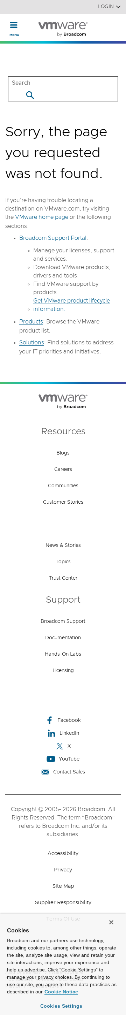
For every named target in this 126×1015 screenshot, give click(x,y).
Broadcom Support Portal (52, 238)
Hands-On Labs (63, 654)
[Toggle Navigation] (13, 25)
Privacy (63, 869)
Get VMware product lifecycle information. (71, 305)
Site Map (63, 886)
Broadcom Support (63, 621)
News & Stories (63, 545)
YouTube (69, 759)
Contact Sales (69, 772)
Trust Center (63, 578)
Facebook (69, 720)
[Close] (111, 922)
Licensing (63, 670)
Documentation (63, 637)
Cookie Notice (61, 991)
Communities (63, 485)
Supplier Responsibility (63, 902)
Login (106, 6)
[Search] (30, 95)
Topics (63, 561)
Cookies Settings (61, 1006)
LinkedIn (69, 733)
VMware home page (41, 217)
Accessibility (63, 853)
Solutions (31, 342)
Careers (63, 469)
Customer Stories (63, 502)
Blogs (63, 453)
